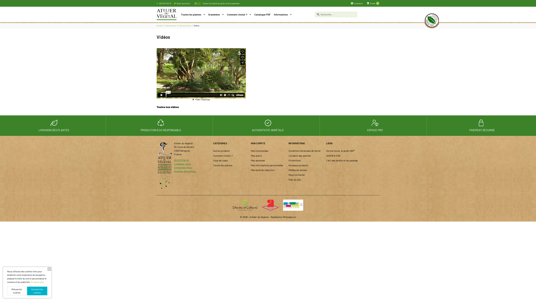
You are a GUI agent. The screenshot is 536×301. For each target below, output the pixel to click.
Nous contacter (183, 3)
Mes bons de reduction (263, 170)
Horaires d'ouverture (185, 171)
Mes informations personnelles (267, 165)
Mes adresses (258, 160)
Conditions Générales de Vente (304, 150)
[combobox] (336, 14)
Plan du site (295, 179)
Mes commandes (259, 150)
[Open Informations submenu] (291, 14)
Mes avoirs (256, 155)
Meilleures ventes (298, 170)
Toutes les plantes (191, 14)
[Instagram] (199, 3)
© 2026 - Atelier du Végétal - (255, 217)
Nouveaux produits (298, 165)
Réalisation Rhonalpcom (283, 217)
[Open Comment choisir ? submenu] (250, 14)
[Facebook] (195, 3)
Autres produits (221, 150)
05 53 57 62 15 (165, 3)
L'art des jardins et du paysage (342, 160)
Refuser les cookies (16, 291)
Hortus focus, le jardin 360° (340, 150)
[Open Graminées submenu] (223, 14)
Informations (281, 14)
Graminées (214, 14)
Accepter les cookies (37, 291)
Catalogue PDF (262, 14)
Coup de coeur (220, 160)
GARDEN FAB (333, 155)
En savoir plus (37, 282)
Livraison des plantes (300, 155)
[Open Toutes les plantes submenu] (204, 14)
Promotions (295, 160)
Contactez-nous (183, 167)
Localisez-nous (182, 163)
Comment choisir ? (237, 14)
